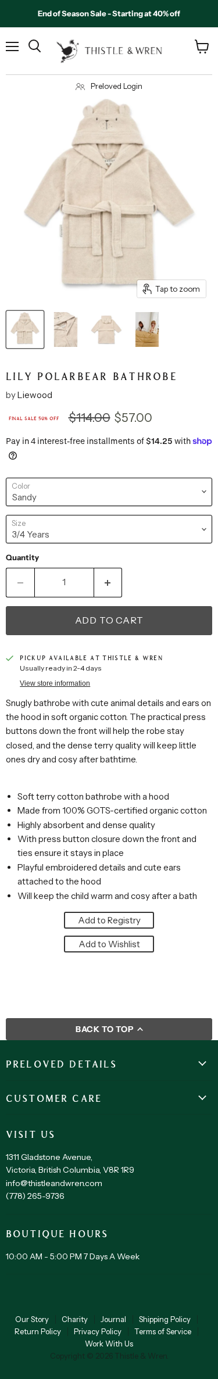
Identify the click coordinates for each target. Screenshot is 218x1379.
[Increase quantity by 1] (108, 582)
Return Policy (38, 1331)
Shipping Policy (165, 1319)
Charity (75, 1319)
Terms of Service (162, 1331)
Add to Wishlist (109, 944)
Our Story (32, 1319)
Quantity (22, 557)
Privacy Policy (97, 1331)
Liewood (34, 394)
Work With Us (109, 1343)
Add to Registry (109, 920)
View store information (55, 683)
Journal (113, 1319)
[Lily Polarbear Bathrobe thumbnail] (25, 329)
